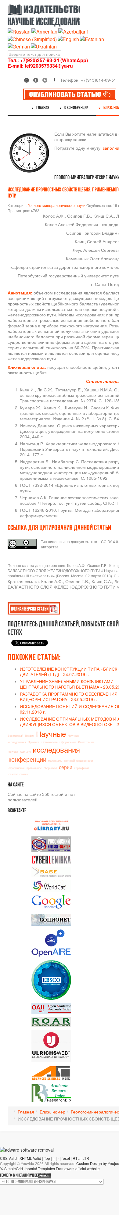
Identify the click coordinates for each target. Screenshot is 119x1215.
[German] (19, 46)
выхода (13, 752)
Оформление (68, 742)
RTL (76, 1158)
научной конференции (78, 761)
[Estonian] (92, 38)
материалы (55, 761)
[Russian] (19, 31)
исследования (56, 749)
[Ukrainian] (44, 46)
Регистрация (86, 742)
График (29, 736)
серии (65, 767)
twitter (26, 80)
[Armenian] (44, 31)
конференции (27, 759)
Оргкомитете (49, 742)
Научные (51, 733)
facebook (35, 80)
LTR (85, 1158)
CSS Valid (8, 1158)
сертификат (81, 768)
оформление (17, 768)
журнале (25, 752)
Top (47, 1158)
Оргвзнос (34, 742)
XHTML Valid (30, 1158)
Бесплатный (15, 736)
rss (44, 80)
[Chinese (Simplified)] (32, 38)
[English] (68, 38)
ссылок (13, 774)
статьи (24, 774)
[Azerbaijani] (73, 31)
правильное (34, 768)
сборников (50, 768)
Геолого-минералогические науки (56, 205)
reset (66, 1158)
